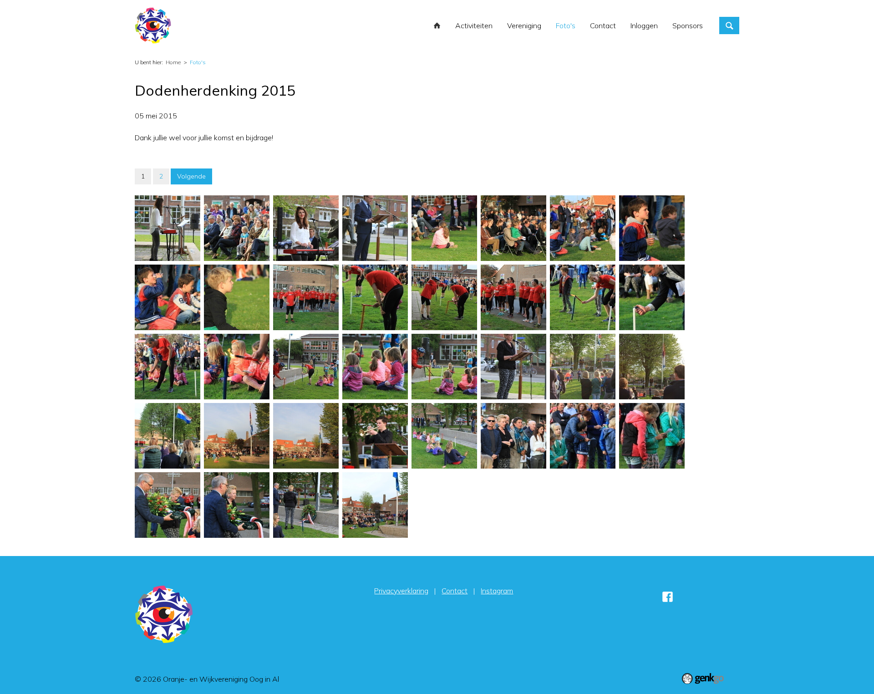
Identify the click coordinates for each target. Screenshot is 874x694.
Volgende (191, 176)
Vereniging (524, 25)
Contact (603, 25)
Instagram (497, 590)
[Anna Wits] (513, 366)
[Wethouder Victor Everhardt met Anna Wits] (167, 505)
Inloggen (644, 25)
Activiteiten (474, 25)
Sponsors (687, 25)
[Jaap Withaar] (375, 228)
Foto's (565, 25)
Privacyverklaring (401, 590)
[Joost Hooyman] (375, 436)
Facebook (667, 596)
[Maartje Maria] (167, 228)
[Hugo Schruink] (652, 297)
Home (437, 25)
